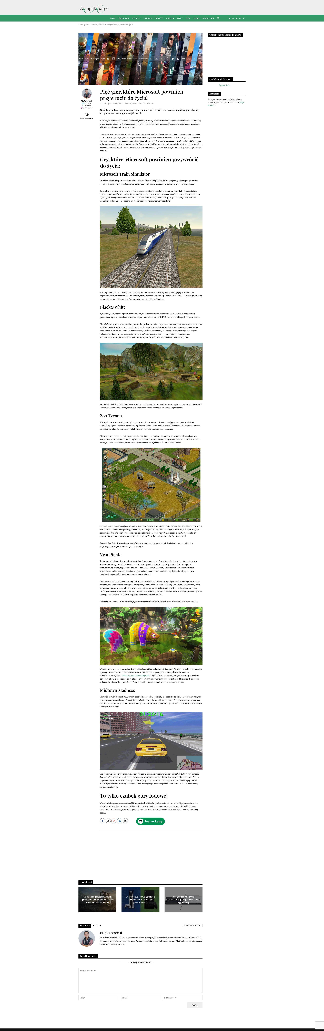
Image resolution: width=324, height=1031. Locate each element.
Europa (147, 18)
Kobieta (170, 18)
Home (112, 18)
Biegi (188, 18)
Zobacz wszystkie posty (192, 925)
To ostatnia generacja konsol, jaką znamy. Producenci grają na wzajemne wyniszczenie (97, 899)
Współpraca (208, 18)
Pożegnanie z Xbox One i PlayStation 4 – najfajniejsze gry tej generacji (183, 899)
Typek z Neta (224, 85)
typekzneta (87, 103)
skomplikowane (87, 108)
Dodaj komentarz (86, 119)
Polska (135, 18)
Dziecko (159, 18)
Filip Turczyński (87, 101)
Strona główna (83, 24)
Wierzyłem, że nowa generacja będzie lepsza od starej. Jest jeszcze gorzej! (140, 899)
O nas (196, 18)
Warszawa (124, 18)
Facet (180, 18)
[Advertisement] (151, 853)
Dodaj (195, 1005)
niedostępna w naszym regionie (135, 675)
